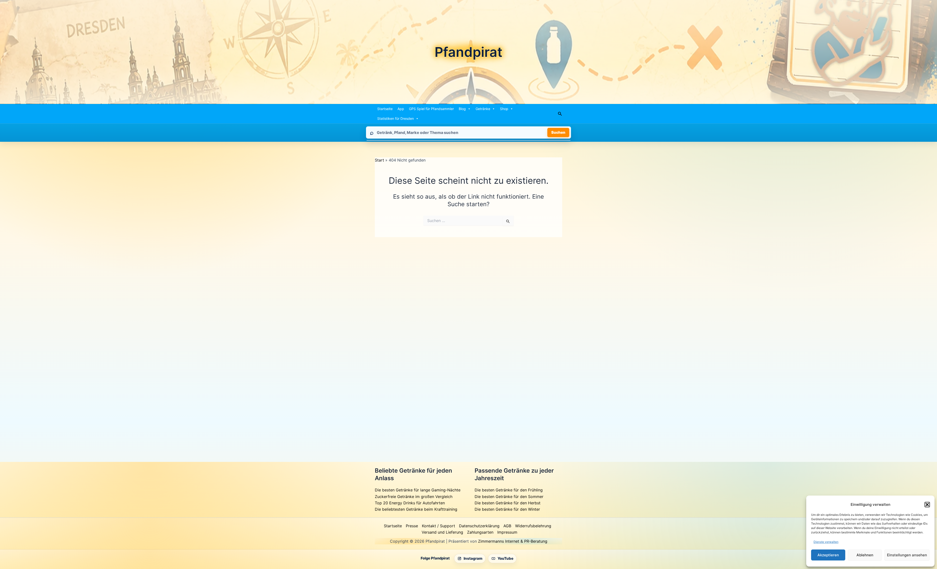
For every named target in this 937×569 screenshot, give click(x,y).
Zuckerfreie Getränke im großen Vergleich (413, 496)
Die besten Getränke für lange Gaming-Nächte (417, 490)
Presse (412, 525)
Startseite (385, 109)
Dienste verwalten (826, 542)
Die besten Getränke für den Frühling (509, 490)
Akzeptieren (828, 555)
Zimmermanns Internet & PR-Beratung (512, 541)
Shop (504, 109)
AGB (507, 525)
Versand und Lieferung (442, 532)
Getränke (483, 109)
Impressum (507, 532)
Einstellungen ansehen (907, 555)
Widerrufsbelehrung (533, 525)
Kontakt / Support (438, 525)
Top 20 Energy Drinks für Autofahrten (410, 502)
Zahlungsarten (480, 532)
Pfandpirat (468, 52)
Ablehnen (864, 555)
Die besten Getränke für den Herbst (507, 502)
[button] (927, 504)
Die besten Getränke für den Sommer (509, 496)
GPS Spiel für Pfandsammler (431, 109)
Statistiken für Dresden (395, 118)
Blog (462, 109)
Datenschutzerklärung (479, 525)
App (400, 109)
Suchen (558, 132)
